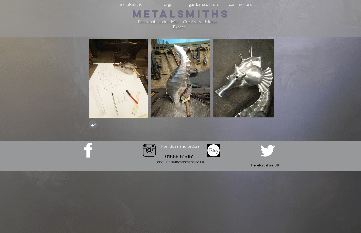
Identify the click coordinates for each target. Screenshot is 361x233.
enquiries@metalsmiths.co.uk (180, 162)
